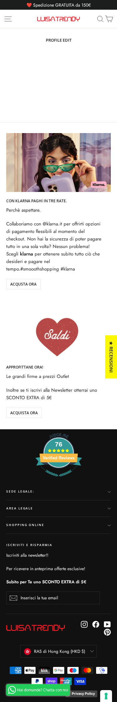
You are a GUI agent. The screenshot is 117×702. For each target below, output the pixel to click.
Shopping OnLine (25, 525)
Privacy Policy (83, 693)
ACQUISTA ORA (24, 413)
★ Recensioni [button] (111, 357)
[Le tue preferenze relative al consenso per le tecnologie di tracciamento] (106, 696)
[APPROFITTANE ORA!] (58, 328)
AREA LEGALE (19, 508)
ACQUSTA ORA (23, 284)
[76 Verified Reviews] (59, 479)
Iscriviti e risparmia (29, 545)
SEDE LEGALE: (20, 491)
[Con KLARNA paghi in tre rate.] (58, 162)
